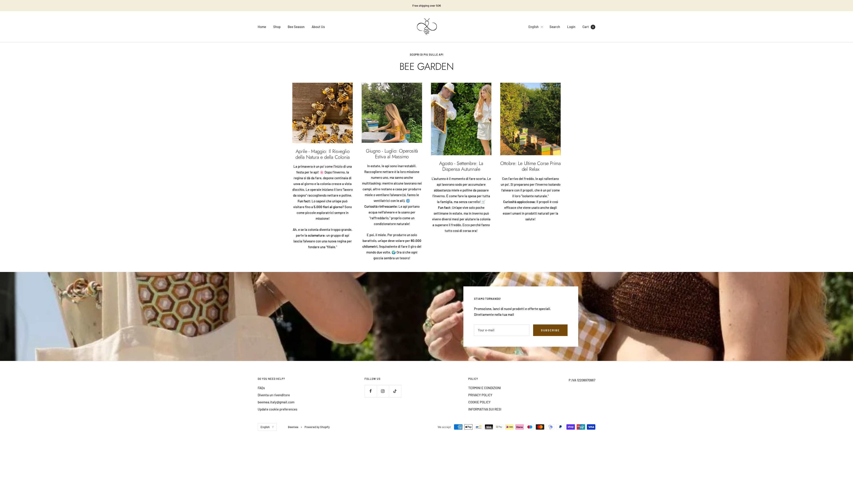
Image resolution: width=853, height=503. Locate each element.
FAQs (261, 388)
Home (262, 27)
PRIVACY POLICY (480, 395)
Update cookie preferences (277, 409)
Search (555, 27)
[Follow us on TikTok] (395, 391)
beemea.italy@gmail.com (276, 402)
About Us (318, 27)
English (533, 27)
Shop (277, 27)
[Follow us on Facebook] (371, 391)
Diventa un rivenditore (274, 395)
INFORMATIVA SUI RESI (484, 409)
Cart (588, 27)
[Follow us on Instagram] (383, 391)
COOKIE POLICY (479, 402)
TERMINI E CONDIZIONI (484, 388)
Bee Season (296, 27)
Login (571, 27)
